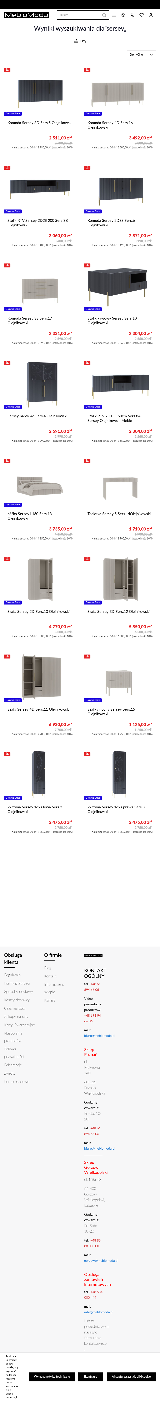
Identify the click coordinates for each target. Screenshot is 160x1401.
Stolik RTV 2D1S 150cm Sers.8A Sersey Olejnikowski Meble (114, 418)
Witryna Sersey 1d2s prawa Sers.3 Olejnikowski (116, 809)
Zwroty (9, 1073)
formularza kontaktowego (95, 1341)
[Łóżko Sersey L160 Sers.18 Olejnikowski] (40, 481)
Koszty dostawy (17, 1000)
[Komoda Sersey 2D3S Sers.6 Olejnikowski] (120, 188)
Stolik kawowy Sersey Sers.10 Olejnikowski (112, 321)
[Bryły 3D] (123, 15)
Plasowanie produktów (13, 1037)
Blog (47, 968)
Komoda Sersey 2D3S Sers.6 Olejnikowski (111, 223)
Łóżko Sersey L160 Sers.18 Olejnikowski (30, 516)
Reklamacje (13, 1065)
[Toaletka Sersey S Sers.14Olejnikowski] (120, 481)
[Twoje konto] (151, 15)
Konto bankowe (16, 1082)
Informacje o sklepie (54, 988)
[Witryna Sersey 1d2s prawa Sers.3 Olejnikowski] (120, 775)
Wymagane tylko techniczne (52, 1376)
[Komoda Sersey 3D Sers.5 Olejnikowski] (40, 90)
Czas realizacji (15, 1008)
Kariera (49, 1000)
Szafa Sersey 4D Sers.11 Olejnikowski (39, 709)
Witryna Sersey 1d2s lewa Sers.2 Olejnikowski (35, 809)
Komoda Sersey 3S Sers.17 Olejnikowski (30, 321)
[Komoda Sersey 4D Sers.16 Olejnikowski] (120, 90)
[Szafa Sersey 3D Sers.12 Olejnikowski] (120, 579)
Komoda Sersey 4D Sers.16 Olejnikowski (110, 125)
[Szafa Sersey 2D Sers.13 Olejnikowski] (40, 579)
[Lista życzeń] (142, 15)
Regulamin (12, 975)
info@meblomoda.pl (98, 1312)
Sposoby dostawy (18, 992)
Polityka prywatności (14, 1053)
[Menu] (114, 15)
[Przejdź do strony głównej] (26, 15)
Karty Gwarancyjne (19, 1025)
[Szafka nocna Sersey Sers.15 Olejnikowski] (120, 677)
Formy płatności (17, 983)
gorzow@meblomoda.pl (101, 1260)
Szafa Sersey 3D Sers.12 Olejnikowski (119, 612)
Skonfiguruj (91, 1376)
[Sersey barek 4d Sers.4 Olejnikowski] (40, 384)
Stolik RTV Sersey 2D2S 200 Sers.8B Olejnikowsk (38, 223)
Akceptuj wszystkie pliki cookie (131, 1376)
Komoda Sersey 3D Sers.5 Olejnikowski (40, 123)
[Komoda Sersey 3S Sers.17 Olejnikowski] (40, 286)
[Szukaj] (104, 15)
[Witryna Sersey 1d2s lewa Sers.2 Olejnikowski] (40, 775)
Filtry (82, 41)
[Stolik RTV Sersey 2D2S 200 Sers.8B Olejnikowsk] (40, 188)
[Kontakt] (132, 15)
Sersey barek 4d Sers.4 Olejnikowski (37, 416)
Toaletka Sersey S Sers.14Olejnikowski (119, 514)
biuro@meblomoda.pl (99, 1035)
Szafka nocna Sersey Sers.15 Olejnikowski (111, 712)
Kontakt (50, 976)
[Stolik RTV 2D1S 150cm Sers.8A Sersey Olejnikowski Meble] (120, 384)
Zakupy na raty (16, 1017)
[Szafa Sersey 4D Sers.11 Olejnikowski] (40, 677)
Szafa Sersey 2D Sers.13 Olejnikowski (39, 612)
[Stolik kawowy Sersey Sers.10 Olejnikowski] (120, 286)
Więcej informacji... (12, 1395)
